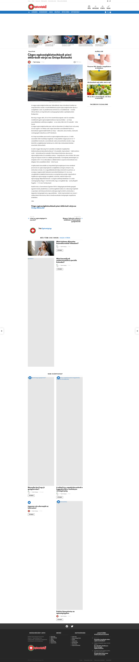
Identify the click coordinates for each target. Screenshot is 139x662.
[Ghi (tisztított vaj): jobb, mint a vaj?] (99, 75)
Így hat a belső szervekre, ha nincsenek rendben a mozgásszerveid (35, 46)
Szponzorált (75, 12)
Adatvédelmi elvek (52, 1)
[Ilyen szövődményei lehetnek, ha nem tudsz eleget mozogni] (86, 39)
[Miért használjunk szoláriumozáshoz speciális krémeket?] (41, 312)
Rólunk (33, 1)
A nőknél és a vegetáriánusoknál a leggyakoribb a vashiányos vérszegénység (69, 489)
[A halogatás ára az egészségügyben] (52, 39)
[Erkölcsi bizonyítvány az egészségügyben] (69, 555)
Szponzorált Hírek (76, 645)
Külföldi (57, 12)
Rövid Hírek (65, 12)
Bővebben (59, 250)
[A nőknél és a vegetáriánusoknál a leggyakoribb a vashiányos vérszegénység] (69, 431)
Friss (89, 8)
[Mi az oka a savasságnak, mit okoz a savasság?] (99, 90)
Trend (108, 8)
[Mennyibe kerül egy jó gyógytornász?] (103, 39)
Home (29, 1)
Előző (28, 42)
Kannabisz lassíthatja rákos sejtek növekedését (102, 640)
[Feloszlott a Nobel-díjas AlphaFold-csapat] (69, 39)
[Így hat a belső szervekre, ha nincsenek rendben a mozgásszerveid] (36, 39)
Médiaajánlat (44, 1)
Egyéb (73, 639)
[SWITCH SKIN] (105, 12)
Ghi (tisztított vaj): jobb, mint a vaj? (99, 82)
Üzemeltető (108, 660)
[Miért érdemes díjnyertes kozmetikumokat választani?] (41, 248)
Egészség (35, 12)
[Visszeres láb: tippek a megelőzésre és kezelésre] (99, 60)
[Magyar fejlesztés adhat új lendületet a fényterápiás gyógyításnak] (137, 331)
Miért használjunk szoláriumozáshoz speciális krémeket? (66, 260)
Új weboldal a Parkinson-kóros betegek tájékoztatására (101, 647)
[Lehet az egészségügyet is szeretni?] (1, 331)
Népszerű (95, 8)
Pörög (102, 8)
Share (30, 66)
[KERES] (108, 12)
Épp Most (30, 377)
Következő (110, 42)
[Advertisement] (69, 24)
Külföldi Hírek (75, 642)
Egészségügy (43, 12)
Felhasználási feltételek (62, 1)
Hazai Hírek (65, 238)
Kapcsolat (37, 1)
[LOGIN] (110, 12)
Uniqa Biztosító (37, 208)
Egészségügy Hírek (76, 638)
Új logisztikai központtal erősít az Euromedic (101, 654)
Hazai (51, 12)
